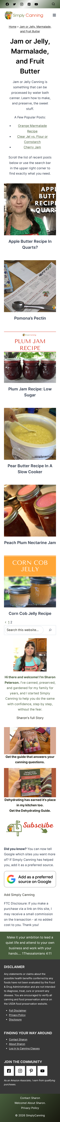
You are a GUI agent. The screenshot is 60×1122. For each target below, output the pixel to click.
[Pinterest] (29, 4)
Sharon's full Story (30, 718)
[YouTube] (36, 4)
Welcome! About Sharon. (30, 1103)
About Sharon (17, 1044)
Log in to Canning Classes (24, 1048)
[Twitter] (14, 4)
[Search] (50, 630)
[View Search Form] (53, 4)
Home (12, 26)
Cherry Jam (32, 147)
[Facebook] (7, 4)
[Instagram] (21, 4)
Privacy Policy (17, 1015)
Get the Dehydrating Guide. (30, 811)
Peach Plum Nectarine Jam (30, 542)
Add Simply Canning (19, 895)
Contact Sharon (18, 1039)
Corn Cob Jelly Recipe (30, 613)
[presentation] (30, 209)
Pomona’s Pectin (30, 318)
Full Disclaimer (17, 1010)
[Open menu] (54, 15)
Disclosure (15, 1019)
